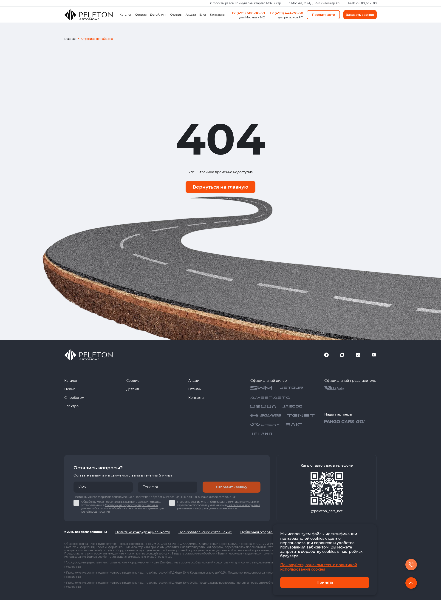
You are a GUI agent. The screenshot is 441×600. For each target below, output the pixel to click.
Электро (71, 406)
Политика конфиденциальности (142, 532)
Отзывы (176, 14)
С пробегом (74, 398)
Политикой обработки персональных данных (166, 497)
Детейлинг (158, 14)
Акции (191, 14)
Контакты (217, 14)
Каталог (125, 14)
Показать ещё (72, 566)
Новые (70, 389)
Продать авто (323, 15)
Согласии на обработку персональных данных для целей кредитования (122, 510)
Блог (202, 14)
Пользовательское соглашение (205, 532)
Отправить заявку (231, 487)
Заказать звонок (360, 15)
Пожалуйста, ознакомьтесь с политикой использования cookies (318, 567)
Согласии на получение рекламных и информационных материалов (218, 506)
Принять (325, 582)
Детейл (132, 389)
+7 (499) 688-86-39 (248, 13)
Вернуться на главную (220, 187)
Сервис (141, 14)
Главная (70, 38)
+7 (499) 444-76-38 (286, 13)
